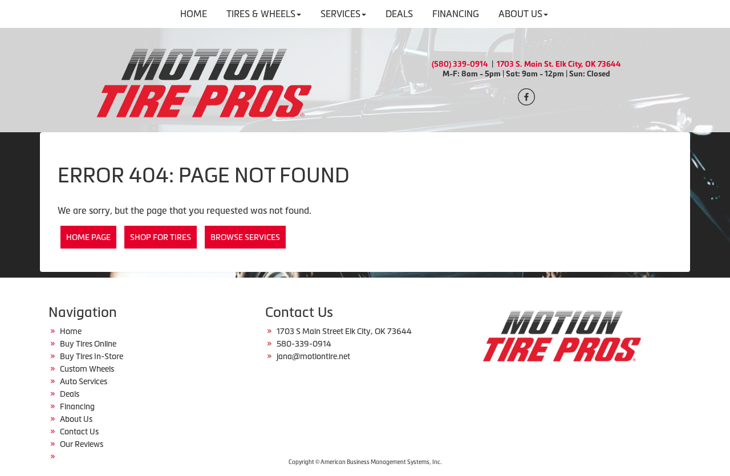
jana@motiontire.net (313, 356)
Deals (69, 393)
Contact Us (79, 431)
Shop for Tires (160, 237)
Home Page (88, 237)
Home (71, 331)
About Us (76, 419)
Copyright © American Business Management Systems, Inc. (365, 462)
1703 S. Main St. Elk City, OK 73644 (559, 64)
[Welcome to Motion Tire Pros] (203, 78)
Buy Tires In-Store (91, 356)
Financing (77, 406)
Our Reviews (81, 444)
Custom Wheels (87, 368)
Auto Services (83, 381)
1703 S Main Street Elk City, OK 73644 (344, 331)
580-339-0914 (304, 343)
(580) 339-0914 (460, 64)
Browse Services (245, 237)
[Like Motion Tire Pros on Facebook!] (526, 96)
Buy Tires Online (88, 343)
